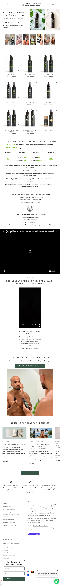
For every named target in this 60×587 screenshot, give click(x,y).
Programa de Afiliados (8, 509)
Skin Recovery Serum (10, 184)
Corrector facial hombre (36, 441)
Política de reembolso (8, 522)
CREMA (25, 160)
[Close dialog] (24, 560)
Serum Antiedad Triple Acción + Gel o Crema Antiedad (11, 130)
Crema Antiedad (30, 74)
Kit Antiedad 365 (49, 74)
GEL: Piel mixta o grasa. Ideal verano (15, 23)
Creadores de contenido (9, 525)
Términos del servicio (8, 519)
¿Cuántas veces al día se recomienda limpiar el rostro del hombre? (39, 446)
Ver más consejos (30, 473)
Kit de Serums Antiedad (11, 101)
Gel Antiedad (11, 74)
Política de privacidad (8, 553)
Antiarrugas (6, 441)
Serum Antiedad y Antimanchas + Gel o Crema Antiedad (30, 130)
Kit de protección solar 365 (48, 128)
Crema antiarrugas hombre (14, 444)
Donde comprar (6, 506)
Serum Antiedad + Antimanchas (30, 102)
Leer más (5, 461)
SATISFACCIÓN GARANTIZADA (30, 485)
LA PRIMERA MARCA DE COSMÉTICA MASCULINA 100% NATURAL (37, 568)
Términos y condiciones (8, 556)
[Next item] (56, 39)
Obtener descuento (14, 579)
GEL (8, 159)
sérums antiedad (25, 173)
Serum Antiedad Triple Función (48, 102)
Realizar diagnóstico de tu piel (30, 365)
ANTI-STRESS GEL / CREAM (30, 348)
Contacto (4, 503)
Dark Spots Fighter (10, 179)
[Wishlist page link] (7, 4)
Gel (52, 144)
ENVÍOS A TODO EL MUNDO (11, 485)
